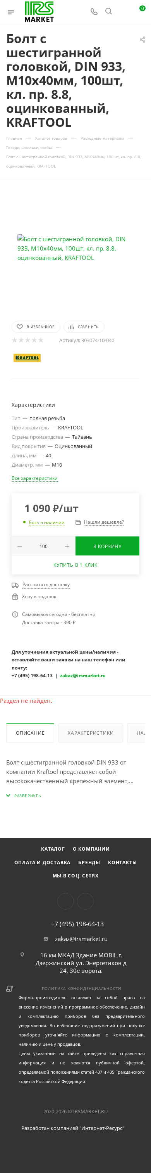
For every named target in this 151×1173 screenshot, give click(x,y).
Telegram (85, 901)
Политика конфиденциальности (82, 988)
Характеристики (90, 733)
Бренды (89, 862)
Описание (30, 733)
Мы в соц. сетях (76, 875)
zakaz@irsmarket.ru (81, 939)
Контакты (122, 862)
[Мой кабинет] (123, 12)
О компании (91, 849)
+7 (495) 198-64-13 (77, 924)
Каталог (53, 849)
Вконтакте (65, 901)
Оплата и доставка (42, 862)
